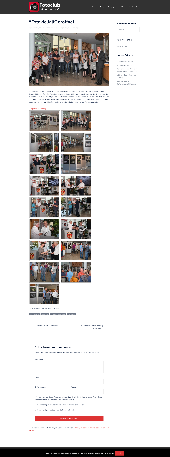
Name (37, 377)
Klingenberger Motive (125, 62)
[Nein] (168, 453)
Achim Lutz (36, 28)
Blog (70, 28)
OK (120, 453)
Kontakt (131, 7)
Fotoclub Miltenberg (58, 314)
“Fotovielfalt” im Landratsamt (47, 326)
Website (74, 387)
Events (75, 28)
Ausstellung (34, 314)
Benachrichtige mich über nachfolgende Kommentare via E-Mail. (60, 405)
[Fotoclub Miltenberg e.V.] (44, 7)
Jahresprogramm (112, 7)
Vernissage (71, 314)
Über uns (94, 7)
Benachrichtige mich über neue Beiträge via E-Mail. (55, 410)
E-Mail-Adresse (40, 387)
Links (138, 7)
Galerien (123, 7)
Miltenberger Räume (124, 65)
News (102, 7)
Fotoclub (45, 314)
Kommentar (40, 359)
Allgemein (63, 28)
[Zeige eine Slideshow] (37, 109)
